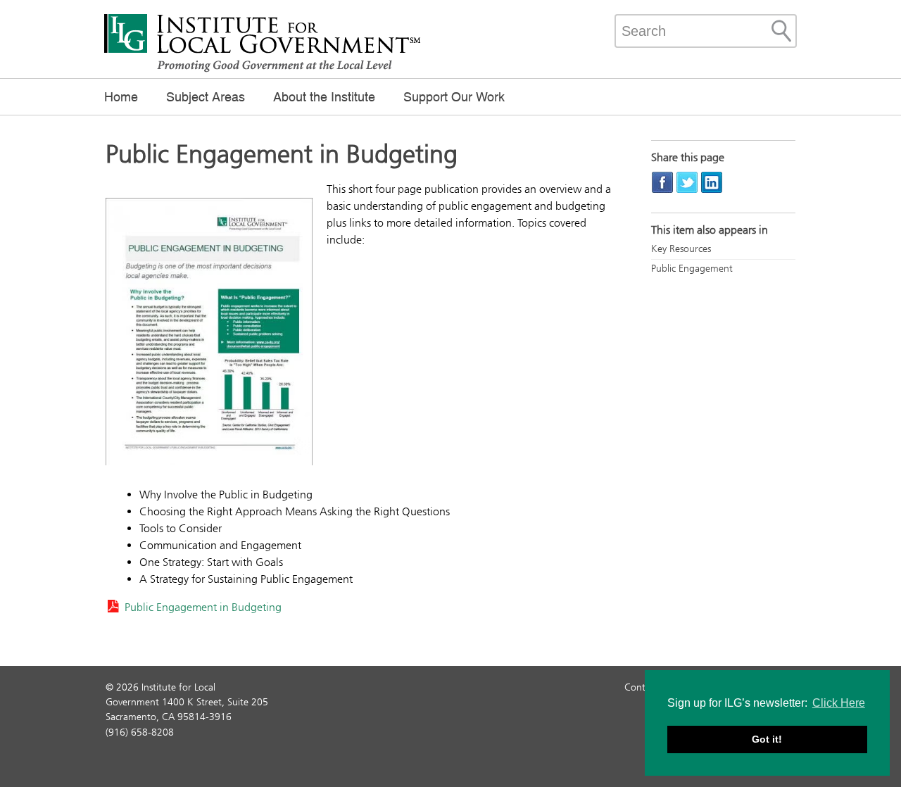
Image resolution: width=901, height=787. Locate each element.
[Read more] (209, 334)
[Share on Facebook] (662, 182)
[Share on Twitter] (687, 182)
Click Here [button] (838, 703)
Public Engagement (692, 269)
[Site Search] (781, 30)
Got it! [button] (767, 739)
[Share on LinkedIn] (711, 182)
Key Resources (681, 249)
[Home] (262, 70)
